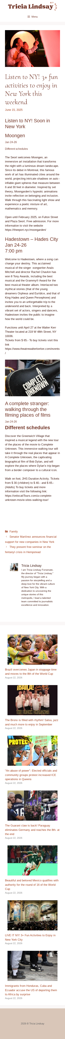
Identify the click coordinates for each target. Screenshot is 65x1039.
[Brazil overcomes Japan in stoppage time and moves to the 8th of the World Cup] (33, 662)
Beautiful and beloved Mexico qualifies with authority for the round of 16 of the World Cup (31, 885)
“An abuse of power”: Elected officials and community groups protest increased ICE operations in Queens (31, 775)
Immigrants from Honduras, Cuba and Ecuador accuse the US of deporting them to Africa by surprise (31, 990)
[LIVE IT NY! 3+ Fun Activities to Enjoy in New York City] (33, 928)
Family (14, 531)
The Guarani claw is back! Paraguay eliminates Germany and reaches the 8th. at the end (32, 830)
